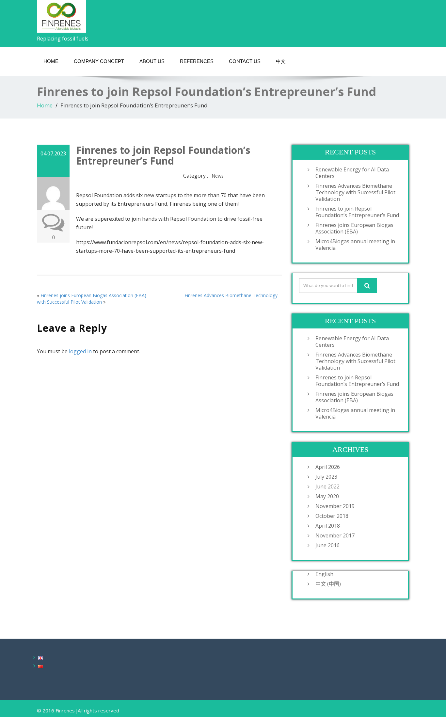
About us (152, 61)
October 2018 (331, 516)
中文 (281, 61)
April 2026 (327, 467)
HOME (50, 61)
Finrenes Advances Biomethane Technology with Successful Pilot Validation (355, 192)
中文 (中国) (328, 584)
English (324, 574)
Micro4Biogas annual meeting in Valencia (355, 244)
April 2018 (327, 525)
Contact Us (245, 61)
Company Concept (99, 61)
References (197, 61)
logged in (80, 351)
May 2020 (327, 496)
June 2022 (327, 486)
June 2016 (327, 545)
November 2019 (335, 506)
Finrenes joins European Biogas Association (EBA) (354, 228)
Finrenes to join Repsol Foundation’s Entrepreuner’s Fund (357, 211)
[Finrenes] (61, 14)
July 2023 (326, 476)
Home (45, 105)
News (218, 176)
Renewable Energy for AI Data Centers (352, 172)
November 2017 (335, 535)
